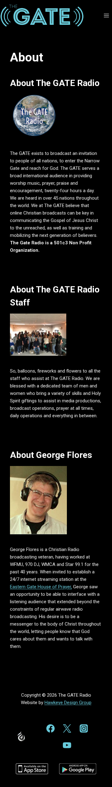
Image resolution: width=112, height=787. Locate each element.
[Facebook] (50, 728)
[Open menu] (106, 15)
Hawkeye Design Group (67, 702)
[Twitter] (67, 728)
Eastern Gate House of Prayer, (41, 587)
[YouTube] (67, 745)
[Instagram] (83, 728)
